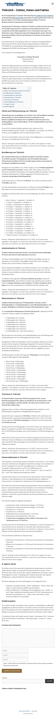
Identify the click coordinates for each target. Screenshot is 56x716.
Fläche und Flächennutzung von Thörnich (17, 91)
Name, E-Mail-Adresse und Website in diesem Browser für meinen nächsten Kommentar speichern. (28, 664)
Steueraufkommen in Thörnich (13, 102)
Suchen (4, 678)
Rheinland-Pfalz (18, 18)
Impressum (34, 711)
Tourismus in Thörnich (11, 100)
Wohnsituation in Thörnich (12, 97)
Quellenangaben (9, 106)
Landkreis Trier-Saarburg (45, 16)
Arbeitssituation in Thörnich (13, 95)
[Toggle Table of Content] (28, 88)
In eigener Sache (9, 104)
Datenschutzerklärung (24, 711)
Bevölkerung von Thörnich (12, 93)
